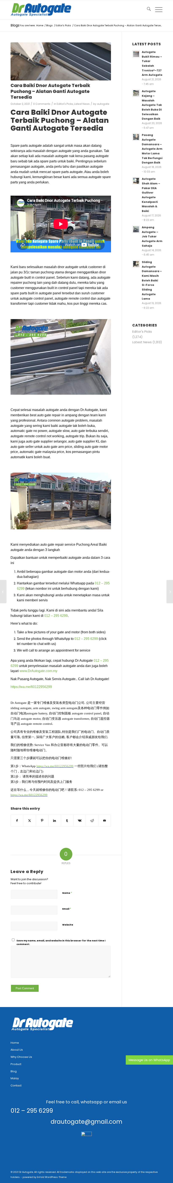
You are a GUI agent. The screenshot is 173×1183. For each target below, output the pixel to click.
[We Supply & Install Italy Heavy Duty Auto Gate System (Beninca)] (3, 591)
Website (67, 924)
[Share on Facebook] (17, 820)
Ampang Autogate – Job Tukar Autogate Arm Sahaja (152, 237)
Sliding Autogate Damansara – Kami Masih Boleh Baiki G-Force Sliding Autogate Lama (152, 280)
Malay (15, 1078)
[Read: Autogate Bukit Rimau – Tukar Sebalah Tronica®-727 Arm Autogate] (136, 54)
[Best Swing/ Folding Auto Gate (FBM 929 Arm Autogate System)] (169, 591)
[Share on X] (29, 820)
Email (66, 909)
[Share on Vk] (79, 820)
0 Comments (41, 104)
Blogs (15, 25)
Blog (14, 1071)
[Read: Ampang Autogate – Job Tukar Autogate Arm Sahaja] (136, 229)
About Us (17, 1050)
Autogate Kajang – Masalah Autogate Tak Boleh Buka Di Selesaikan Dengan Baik (152, 104)
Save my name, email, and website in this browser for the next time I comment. (60, 942)
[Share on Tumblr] (67, 820)
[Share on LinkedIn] (55, 820)
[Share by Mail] (104, 820)
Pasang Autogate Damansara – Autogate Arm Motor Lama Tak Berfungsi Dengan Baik (152, 148)
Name (67, 893)
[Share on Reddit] (92, 820)
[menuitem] (147, 9)
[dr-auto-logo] (41, 9)
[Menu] (156, 9)
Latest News (82, 104)
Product (16, 1064)
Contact (16, 1085)
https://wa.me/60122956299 (31, 687)
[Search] (147, 9)
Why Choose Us (21, 1057)
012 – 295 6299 (56, 615)
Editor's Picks (65, 104)
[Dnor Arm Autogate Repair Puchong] (61, 61)
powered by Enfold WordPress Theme (44, 1177)
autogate (103, 104)
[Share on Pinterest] (42, 820)
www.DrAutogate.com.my (38, 671)
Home (15, 1043)
